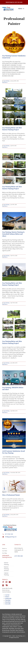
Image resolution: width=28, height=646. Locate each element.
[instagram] (6, 582)
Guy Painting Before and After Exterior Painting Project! (12, 129)
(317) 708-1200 (9, 534)
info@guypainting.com (11, 536)
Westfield (7, 602)
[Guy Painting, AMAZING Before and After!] (14, 377)
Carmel (7, 595)
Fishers (7, 597)
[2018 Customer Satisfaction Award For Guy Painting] (14, 433)
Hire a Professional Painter (11, 495)
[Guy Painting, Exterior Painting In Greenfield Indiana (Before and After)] (14, 221)
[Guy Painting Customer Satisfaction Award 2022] (14, 42)
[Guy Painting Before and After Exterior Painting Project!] (14, 106)
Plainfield (7, 600)
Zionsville (7, 604)
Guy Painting (6, 81)
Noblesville (8, 598)
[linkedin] (3, 585)
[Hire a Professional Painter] (14, 486)
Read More (4, 82)
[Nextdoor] (6, 585)
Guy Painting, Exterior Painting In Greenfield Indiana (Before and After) (13, 234)
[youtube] (10, 582)
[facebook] (3, 582)
